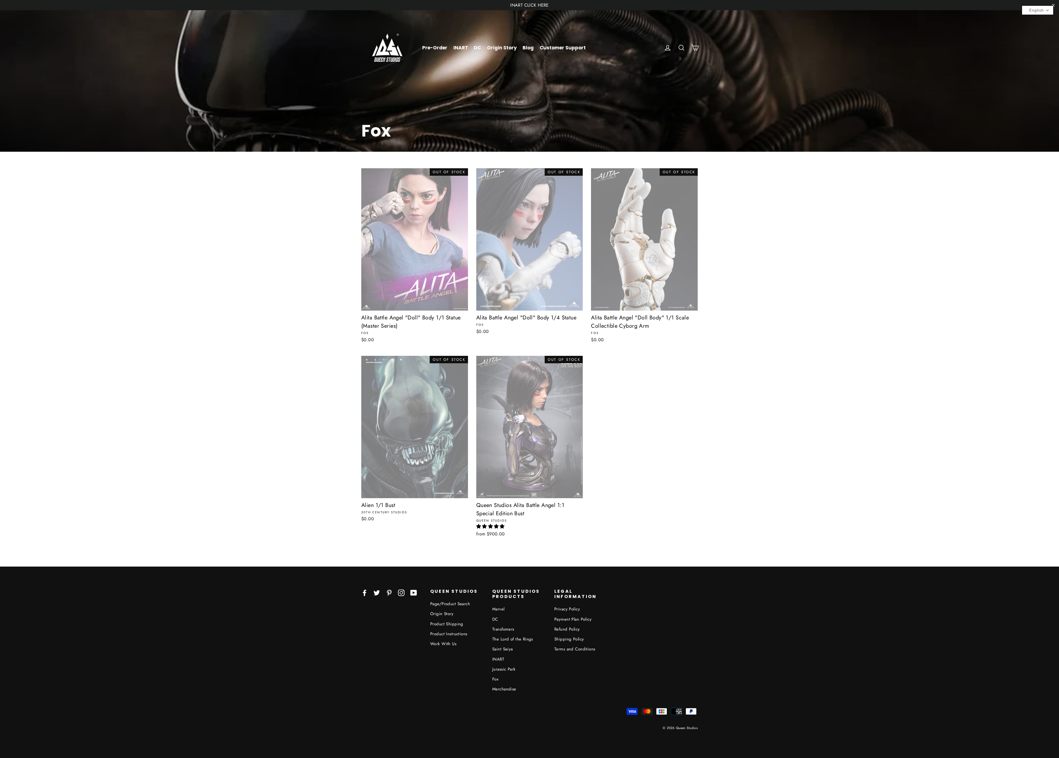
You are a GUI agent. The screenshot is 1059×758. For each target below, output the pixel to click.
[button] (490, 526)
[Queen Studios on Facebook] (364, 592)
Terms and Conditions (574, 649)
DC (477, 47)
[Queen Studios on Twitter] (376, 592)
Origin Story (502, 47)
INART (460, 47)
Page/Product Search (450, 604)
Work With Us (443, 644)
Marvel (498, 609)
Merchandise (504, 689)
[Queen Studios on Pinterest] (389, 592)
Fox (495, 679)
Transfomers (503, 629)
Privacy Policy (567, 609)
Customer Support (563, 47)
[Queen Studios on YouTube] (413, 592)
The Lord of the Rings (512, 639)
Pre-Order (434, 47)
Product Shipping (446, 624)
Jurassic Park (504, 669)
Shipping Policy (569, 639)
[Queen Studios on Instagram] (401, 592)
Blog (528, 47)
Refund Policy (567, 629)
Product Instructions (448, 634)
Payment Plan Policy (573, 619)
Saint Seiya (502, 649)
